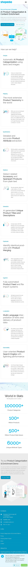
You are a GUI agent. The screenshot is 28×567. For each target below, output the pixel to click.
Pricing (2, 536)
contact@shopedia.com (8, 522)
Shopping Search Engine (6, 538)
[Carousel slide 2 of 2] (16, 44)
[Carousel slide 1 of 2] (12, 44)
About (2, 541)
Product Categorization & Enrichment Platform (11, 533)
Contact (2, 543)
